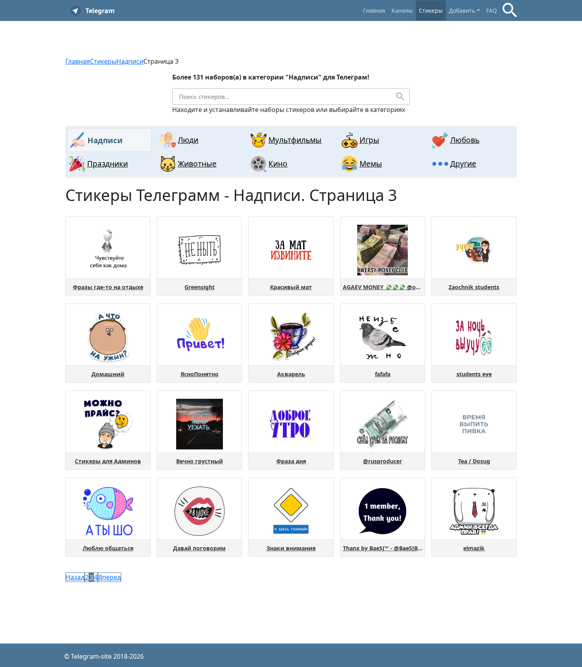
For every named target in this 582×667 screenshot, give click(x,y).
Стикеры (431, 10)
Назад (75, 577)
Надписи (129, 61)
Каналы (402, 10)
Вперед (109, 577)
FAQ (491, 10)
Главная (374, 10)
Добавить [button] (462, 10)
